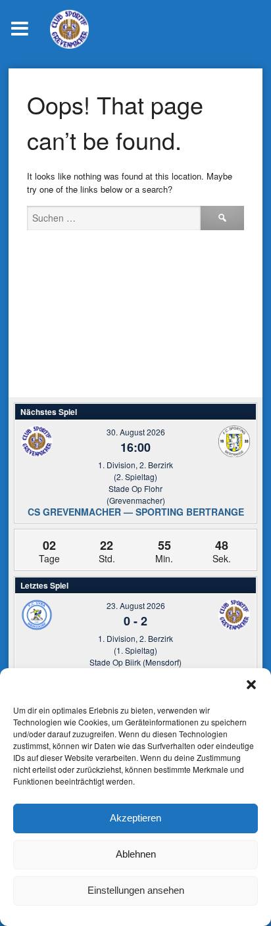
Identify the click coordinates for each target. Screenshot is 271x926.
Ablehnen (136, 854)
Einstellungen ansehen (135, 890)
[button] (251, 684)
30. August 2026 (136, 431)
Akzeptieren (135, 817)
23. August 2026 (136, 605)
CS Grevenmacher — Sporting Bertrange (136, 511)
